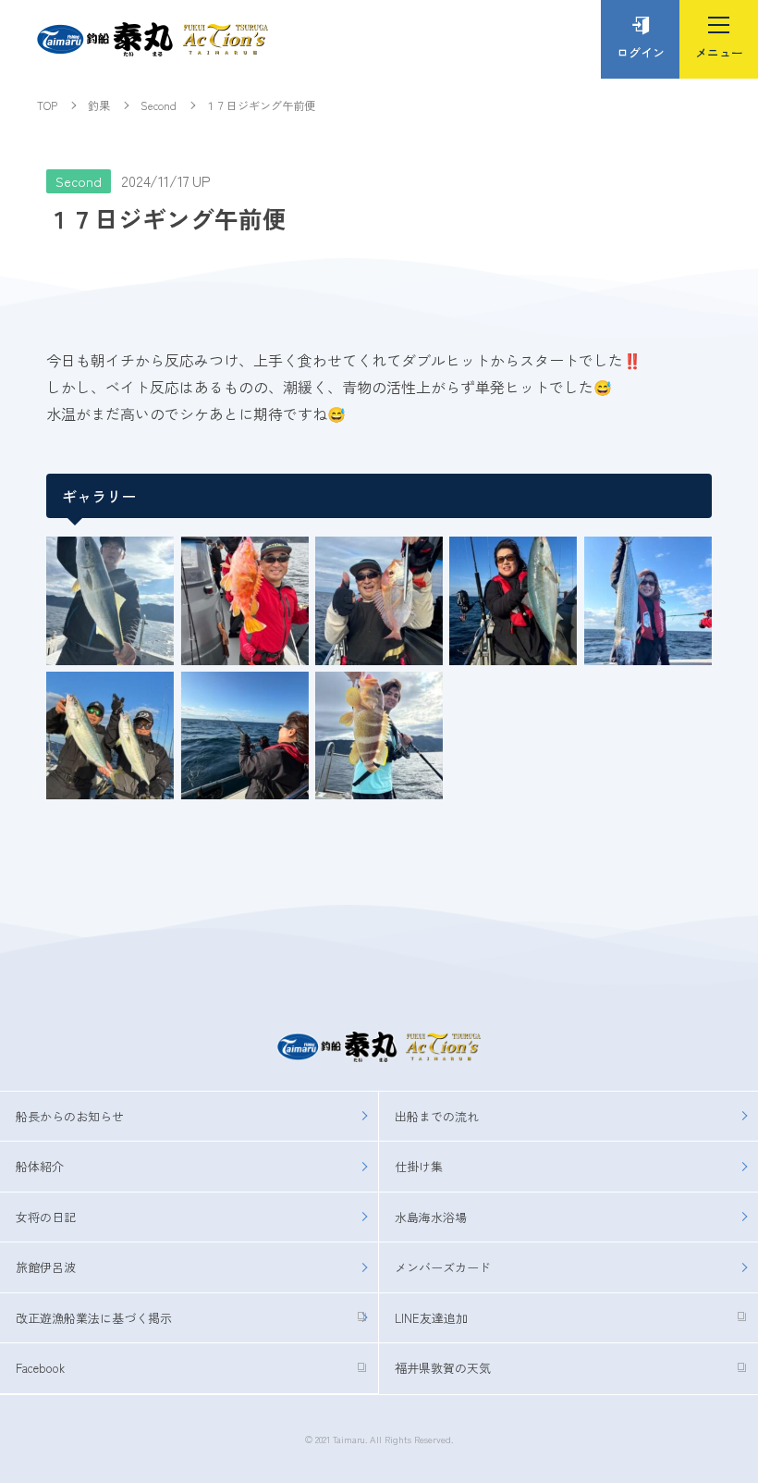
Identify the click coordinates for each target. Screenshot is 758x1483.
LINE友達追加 (431, 1318)
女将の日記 (46, 1217)
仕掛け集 (419, 1166)
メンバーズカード (443, 1267)
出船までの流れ (437, 1116)
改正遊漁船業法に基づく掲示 (94, 1318)
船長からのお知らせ (70, 1116)
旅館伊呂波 (46, 1267)
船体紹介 (40, 1166)
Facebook (40, 1368)
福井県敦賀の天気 (443, 1368)
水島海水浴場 (431, 1217)
